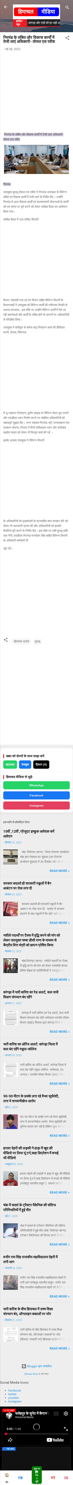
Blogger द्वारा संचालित (39, 1366)
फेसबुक (25, 764)
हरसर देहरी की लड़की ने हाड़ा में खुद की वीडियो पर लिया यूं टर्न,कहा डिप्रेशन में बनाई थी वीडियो (30, 1153)
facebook (14, 1390)
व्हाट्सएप (10, 764)
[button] (67, 38)
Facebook (36, 795)
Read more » (60, 871)
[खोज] (67, 8)
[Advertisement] (36, 92)
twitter (12, 1394)
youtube (13, 1398)
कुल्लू (37, 641)
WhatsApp (36, 785)
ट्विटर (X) (41, 764)
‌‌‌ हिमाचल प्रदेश (21, 641)
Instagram (36, 805)
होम (7, 1477)
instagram (14, 1401)
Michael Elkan (31, 1374)
